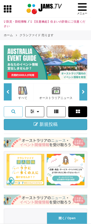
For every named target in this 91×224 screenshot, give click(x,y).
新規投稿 (48, 124)
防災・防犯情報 (16, 21)
